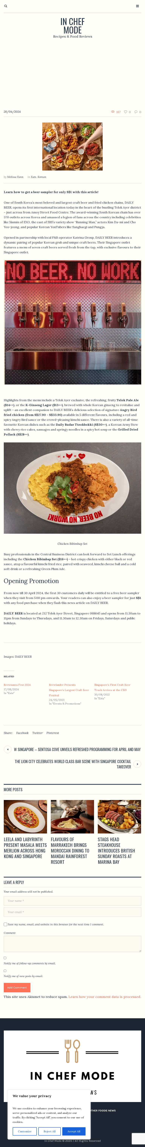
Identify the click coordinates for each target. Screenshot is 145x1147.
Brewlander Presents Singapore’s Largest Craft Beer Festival (69, 690)
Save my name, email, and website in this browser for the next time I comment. (56, 924)
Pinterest (52, 733)
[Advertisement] (72, 71)
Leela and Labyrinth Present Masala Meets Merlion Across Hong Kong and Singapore (25, 847)
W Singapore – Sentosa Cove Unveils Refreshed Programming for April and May (77, 749)
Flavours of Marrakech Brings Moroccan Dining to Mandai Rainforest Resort (70, 850)
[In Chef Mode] (72, 1066)
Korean (42, 177)
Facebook (22, 733)
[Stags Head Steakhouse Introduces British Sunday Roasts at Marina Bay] (119, 816)
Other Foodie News (102, 1110)
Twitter (37, 733)
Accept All (74, 1131)
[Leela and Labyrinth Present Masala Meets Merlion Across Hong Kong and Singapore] (25, 816)
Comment (9, 933)
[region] (49, 1114)
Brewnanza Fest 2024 (17, 685)
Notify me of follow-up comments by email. (30, 963)
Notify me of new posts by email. (23, 976)
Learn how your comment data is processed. (105, 997)
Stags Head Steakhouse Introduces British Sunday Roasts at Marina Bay (116, 850)
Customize (25, 1131)
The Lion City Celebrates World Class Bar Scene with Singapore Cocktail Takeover (73, 764)
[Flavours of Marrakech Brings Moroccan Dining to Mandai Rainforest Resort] (72, 816)
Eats (33, 177)
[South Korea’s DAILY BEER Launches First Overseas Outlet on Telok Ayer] (72, 146)
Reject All (50, 1131)
